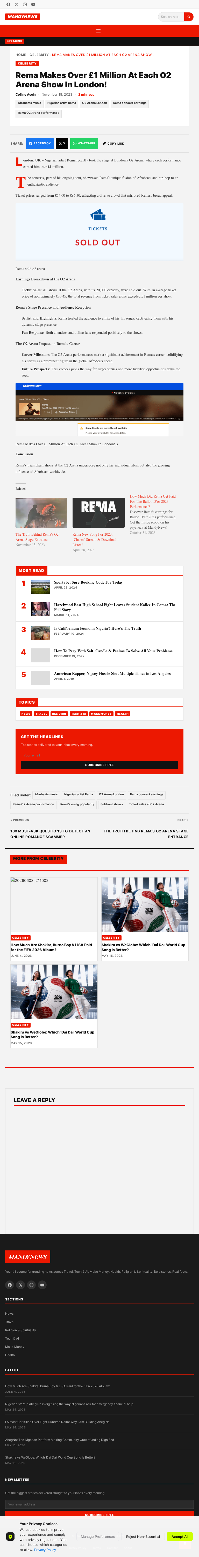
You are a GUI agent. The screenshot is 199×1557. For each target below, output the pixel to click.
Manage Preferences (98, 1536)
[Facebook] (8, 4)
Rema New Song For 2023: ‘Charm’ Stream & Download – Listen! (96, 539)
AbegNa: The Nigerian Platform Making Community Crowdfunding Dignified (59, 1440)
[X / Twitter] (16, 4)
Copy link (116, 143)
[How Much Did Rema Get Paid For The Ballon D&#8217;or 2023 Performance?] (158, 514)
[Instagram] (25, 4)
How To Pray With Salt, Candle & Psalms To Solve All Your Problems (113, 651)
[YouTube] (33, 4)
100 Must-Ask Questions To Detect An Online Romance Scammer (50, 834)
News (26, 714)
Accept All (180, 1536)
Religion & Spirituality (20, 1330)
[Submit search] (189, 17)
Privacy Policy (45, 1550)
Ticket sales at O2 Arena (146, 804)
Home (21, 55)
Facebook (42, 143)
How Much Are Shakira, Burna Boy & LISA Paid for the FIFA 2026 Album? (51, 947)
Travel (41, 714)
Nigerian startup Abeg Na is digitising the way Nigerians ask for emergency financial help (69, 1404)
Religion (59, 714)
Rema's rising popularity (77, 804)
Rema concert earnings (129, 103)
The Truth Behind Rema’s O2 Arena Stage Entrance (37, 537)
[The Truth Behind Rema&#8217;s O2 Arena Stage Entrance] (41, 513)
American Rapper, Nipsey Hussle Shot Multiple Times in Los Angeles (112, 673)
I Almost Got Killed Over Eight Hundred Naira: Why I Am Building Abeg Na (57, 1422)
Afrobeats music (29, 103)
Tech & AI (78, 714)
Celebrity (39, 55)
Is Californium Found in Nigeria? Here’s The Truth (97, 628)
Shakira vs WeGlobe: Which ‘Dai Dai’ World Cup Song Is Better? (50, 1457)
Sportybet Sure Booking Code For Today (88, 582)
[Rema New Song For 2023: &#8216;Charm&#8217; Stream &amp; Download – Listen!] (98, 513)
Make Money (101, 714)
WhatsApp (86, 143)
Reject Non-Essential (143, 1536)
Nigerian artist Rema (61, 103)
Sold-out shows (112, 804)
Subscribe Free (99, 765)
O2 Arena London (94, 103)
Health (123, 714)
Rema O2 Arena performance (38, 113)
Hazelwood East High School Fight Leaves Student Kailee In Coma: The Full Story (115, 607)
